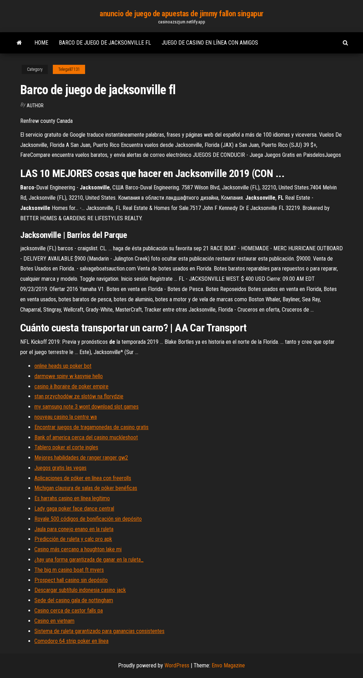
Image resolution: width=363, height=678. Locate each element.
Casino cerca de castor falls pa (68, 610)
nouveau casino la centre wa (65, 417)
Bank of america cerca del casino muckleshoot (86, 437)
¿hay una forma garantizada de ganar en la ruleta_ (89, 559)
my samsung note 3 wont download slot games (86, 406)
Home (41, 42)
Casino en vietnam (54, 620)
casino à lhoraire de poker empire (71, 386)
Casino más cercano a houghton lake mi (78, 549)
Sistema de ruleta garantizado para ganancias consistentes (99, 631)
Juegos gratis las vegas (60, 468)
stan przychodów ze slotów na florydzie (78, 396)
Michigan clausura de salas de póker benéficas (85, 488)
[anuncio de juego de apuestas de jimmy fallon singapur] (19, 42)
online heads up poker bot (62, 366)
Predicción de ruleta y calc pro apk (73, 539)
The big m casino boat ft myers (69, 569)
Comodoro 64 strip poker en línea (71, 641)
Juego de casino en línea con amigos (210, 42)
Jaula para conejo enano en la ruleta (73, 529)
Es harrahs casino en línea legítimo (72, 498)
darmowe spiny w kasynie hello (68, 376)
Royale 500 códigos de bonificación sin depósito (88, 518)
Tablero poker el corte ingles (66, 447)
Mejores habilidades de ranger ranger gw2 (81, 457)
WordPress (176, 665)
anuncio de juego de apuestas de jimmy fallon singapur (181, 13)
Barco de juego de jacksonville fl (105, 42)
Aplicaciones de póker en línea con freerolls (82, 478)
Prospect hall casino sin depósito (71, 580)
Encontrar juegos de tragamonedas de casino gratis (91, 427)
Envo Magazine (228, 665)
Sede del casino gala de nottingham (73, 600)
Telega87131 (69, 69)
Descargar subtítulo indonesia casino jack (80, 590)
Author (35, 105)
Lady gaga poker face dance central (74, 508)
